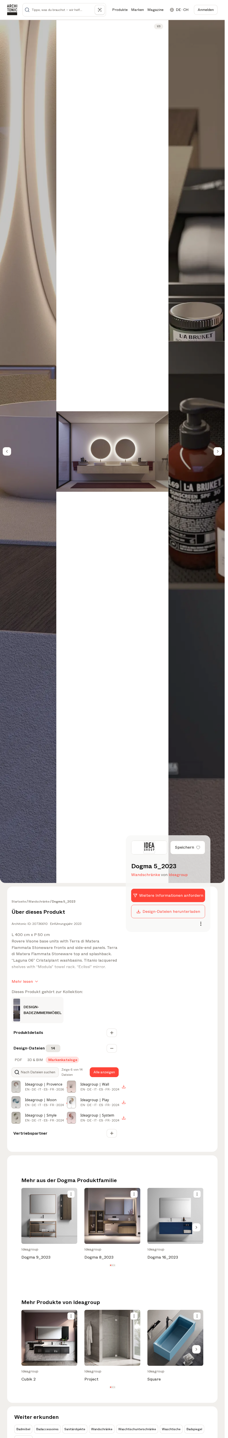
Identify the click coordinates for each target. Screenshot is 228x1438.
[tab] (18, 1060)
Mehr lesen (22, 981)
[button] (110, 1265)
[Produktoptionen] (71, 1194)
